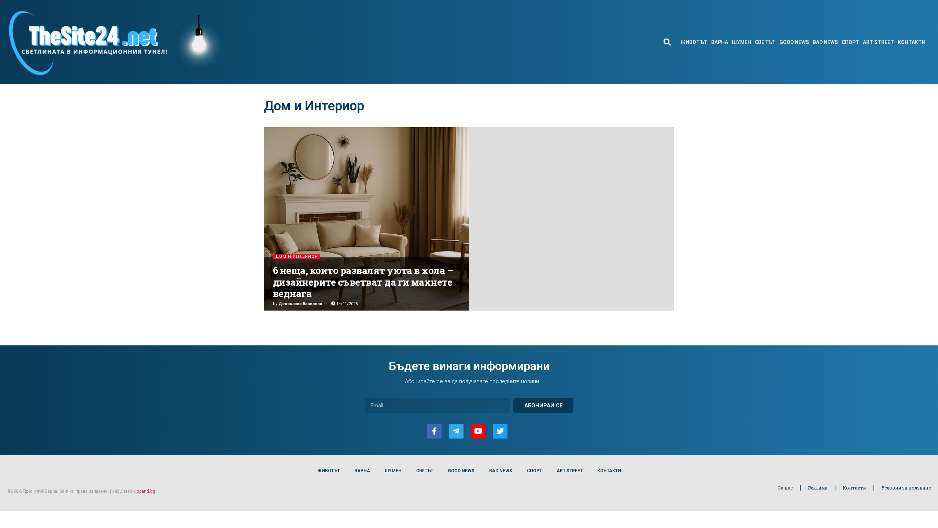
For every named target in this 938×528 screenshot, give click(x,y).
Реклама (817, 488)
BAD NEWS (825, 42)
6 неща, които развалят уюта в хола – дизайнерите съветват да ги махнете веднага (363, 281)
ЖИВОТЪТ (694, 42)
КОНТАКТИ (912, 42)
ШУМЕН (741, 42)
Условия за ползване (906, 488)
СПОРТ (850, 42)
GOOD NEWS (794, 42)
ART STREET (878, 42)
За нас (785, 488)
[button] (667, 42)
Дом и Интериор (296, 256)
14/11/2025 (346, 303)
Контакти (854, 488)
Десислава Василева (300, 303)
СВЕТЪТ (765, 42)
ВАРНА (719, 42)
